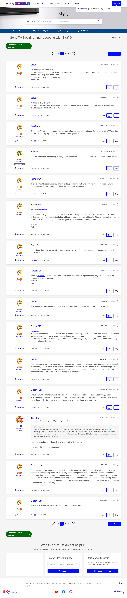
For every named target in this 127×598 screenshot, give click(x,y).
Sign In (117, 4)
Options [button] (114, 37)
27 (35, 407)
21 (35, 234)
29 (35, 490)
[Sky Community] (20, 3)
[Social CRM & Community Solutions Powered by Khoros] (119, 592)
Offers (76, 3)
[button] (117, 64)
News (50, 3)
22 (35, 260)
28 (35, 454)
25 (35, 348)
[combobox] (68, 21)
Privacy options (29, 583)
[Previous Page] (54, 54)
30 (35, 515)
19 (35, 168)
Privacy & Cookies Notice (59, 583)
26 (35, 379)
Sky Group (29, 586)
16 (35, 87)
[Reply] (116, 87)
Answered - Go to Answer (18, 46)
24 (35, 315)
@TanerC (41, 276)
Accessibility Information (76, 583)
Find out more (69, 421)
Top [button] (122, 583)
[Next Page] (73, 54)
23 (35, 290)
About (67, 3)
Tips (59, 3)
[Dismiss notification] (118, 9)
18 (35, 141)
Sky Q (63, 14)
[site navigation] (7, 4)
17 (35, 115)
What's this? (19, 75)
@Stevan (43, 209)
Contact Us (98, 583)
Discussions (39, 3)
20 (35, 194)
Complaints (89, 583)
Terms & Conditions (43, 583)
